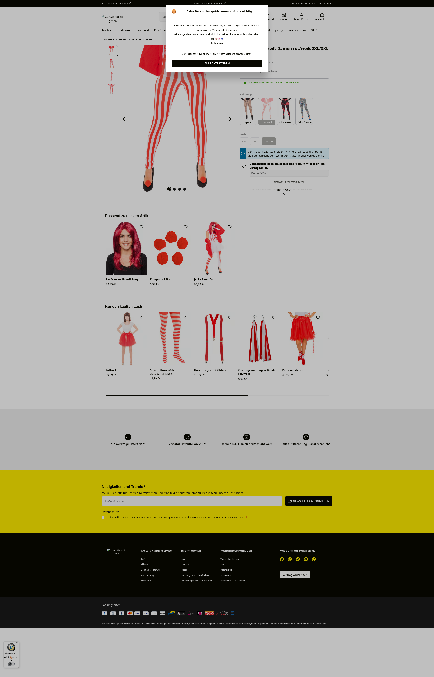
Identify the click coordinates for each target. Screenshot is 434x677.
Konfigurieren (217, 43)
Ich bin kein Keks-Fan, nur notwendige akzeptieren (217, 53)
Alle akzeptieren (217, 63)
